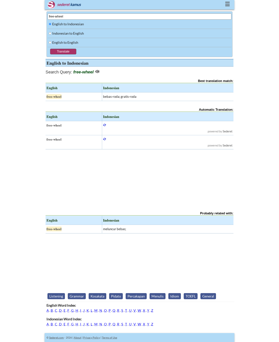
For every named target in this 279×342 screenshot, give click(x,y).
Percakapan (136, 296)
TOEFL (191, 296)
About (77, 337)
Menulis (157, 296)
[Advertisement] (139, 177)
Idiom (174, 296)
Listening (56, 296)
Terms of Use (109, 337)
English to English (65, 42)
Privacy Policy (91, 337)
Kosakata (97, 296)
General (208, 296)
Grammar (77, 296)
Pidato (116, 296)
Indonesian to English (68, 33)
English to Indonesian (68, 24)
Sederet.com (56, 337)
